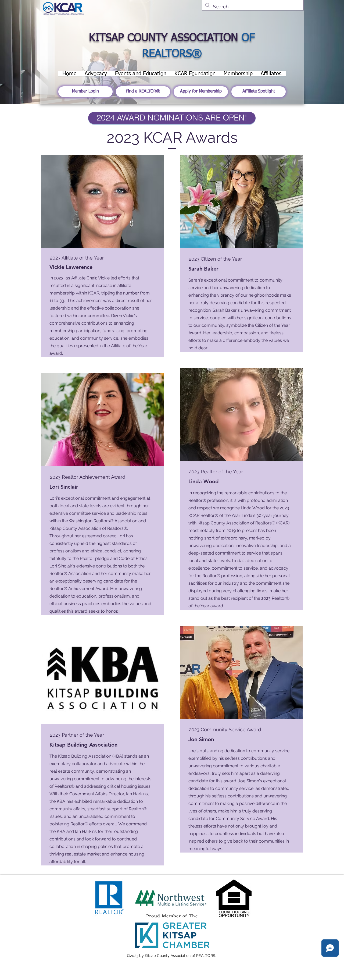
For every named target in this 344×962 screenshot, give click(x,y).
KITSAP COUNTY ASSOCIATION (163, 38)
